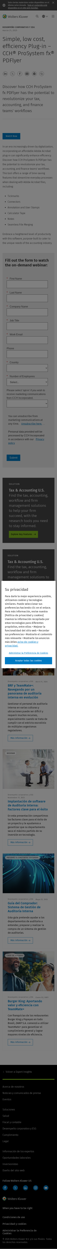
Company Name (17, 306)
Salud (6, 1115)
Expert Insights (19, 1071)
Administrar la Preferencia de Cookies (28, 653)
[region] (28, 624)
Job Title (13, 320)
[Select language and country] (45, 16)
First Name (14, 278)
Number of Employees (21, 376)
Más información (18, 738)
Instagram (35, 1187)
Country (13, 362)
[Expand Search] (37, 16)
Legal (6, 1141)
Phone (10, 348)
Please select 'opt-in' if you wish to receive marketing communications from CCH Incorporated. (26, 394)
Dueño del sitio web (14, 1170)
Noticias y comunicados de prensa (22, 1093)
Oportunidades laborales (17, 1157)
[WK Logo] (14, 1198)
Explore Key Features (21, 534)
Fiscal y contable (12, 1122)
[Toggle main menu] (52, 16)
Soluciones (9, 1109)
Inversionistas (10, 1164)
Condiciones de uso (14, 1217)
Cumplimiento (10, 1134)
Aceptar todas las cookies (28, 660)
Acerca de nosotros (13, 1086)
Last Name (14, 292)
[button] (5, 73)
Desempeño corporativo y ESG (19, 1128)
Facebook (5, 1187)
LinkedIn (25, 1187)
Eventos (7, 1099)
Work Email (15, 334)
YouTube (45, 1187)
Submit (13, 457)
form (11, 136)
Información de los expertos (18, 1151)
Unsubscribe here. (31, 423)
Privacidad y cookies (14, 1223)
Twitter (15, 1187)
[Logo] (17, 16)
